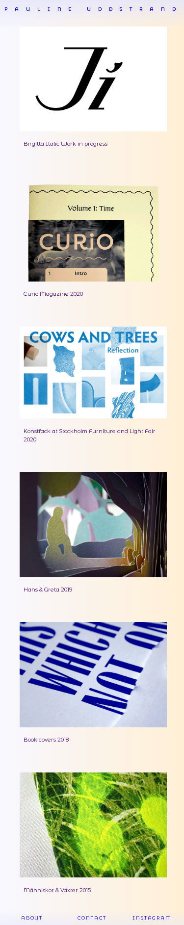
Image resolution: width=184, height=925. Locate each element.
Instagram (152, 918)
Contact (92, 918)
